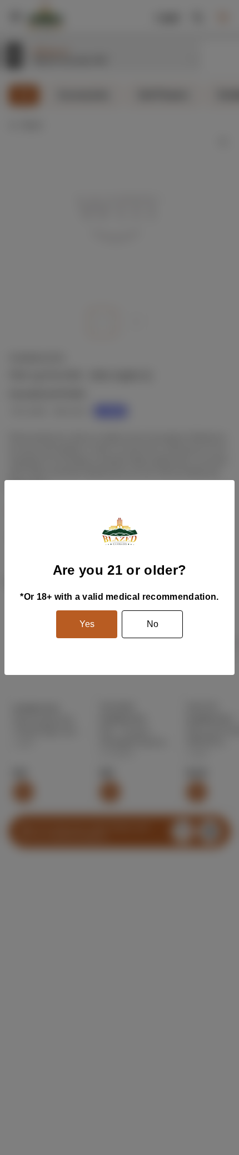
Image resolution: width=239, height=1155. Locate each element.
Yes (86, 624)
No (152, 624)
